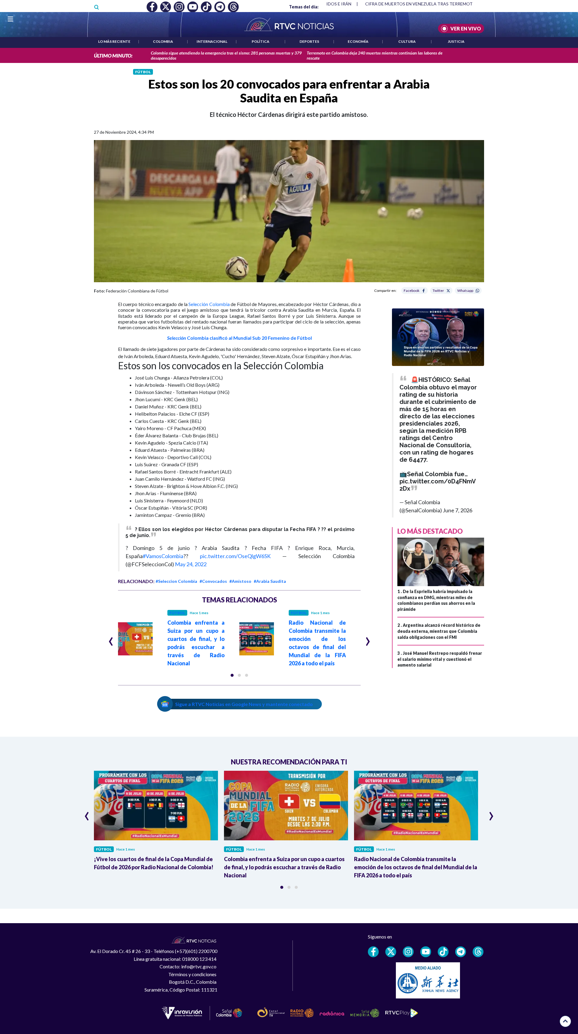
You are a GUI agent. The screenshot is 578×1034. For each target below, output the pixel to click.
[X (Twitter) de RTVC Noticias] (390, 951)
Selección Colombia (208, 304)
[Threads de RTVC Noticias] (478, 951)
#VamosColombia (163, 556)
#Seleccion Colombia (176, 581)
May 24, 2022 (191, 564)
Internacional (212, 41)
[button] (232, 675)
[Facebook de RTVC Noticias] (373, 951)
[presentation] (110, 639)
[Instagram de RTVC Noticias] (408, 951)
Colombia (163, 41)
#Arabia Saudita (270, 581)
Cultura (407, 41)
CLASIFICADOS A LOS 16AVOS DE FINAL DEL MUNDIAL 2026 (422, 3)
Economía (358, 41)
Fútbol (143, 72)
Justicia (456, 41)
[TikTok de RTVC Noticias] (443, 951)
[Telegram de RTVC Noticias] (460, 951)
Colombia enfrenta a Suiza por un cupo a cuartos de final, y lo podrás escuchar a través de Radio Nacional (284, 867)
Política (260, 41)
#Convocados (213, 581)
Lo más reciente (114, 41)
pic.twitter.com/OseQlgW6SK (235, 556)
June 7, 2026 (457, 510)
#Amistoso (240, 581)
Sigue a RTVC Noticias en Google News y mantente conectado (244, 704)
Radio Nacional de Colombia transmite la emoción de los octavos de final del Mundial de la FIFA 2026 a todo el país (415, 867)
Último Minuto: (113, 55)
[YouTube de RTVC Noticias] (425, 951)
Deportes (309, 41)
